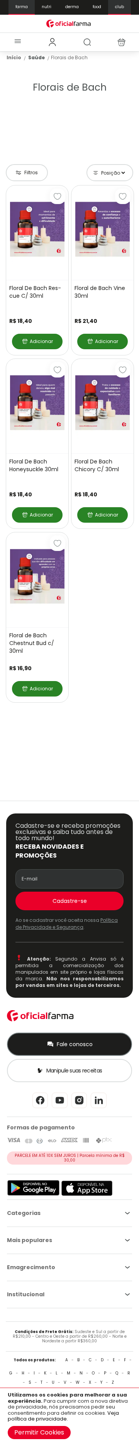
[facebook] (40, 1107)
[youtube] (60, 1107)
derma (72, 7)
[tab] (52, 42)
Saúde (36, 57)
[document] (69, 1415)
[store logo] (69, 23)
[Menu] (18, 42)
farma (21, 7)
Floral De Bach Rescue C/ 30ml (35, 292)
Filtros (31, 172)
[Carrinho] (121, 42)
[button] (57, 196)
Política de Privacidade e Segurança (66, 923)
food (97, 7)
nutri (46, 7)
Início (14, 57)
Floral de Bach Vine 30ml (100, 292)
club (119, 7)
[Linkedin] (99, 1107)
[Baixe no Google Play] (33, 1194)
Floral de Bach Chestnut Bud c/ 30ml (31, 643)
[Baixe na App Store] (87, 1194)
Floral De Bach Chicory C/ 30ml (97, 465)
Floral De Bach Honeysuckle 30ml (33, 465)
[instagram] (79, 1107)
